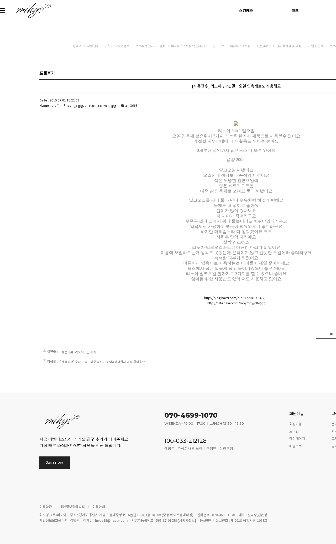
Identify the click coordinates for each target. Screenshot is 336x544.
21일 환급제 (315, 46)
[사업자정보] (187, 520)
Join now (54, 462)
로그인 (294, 431)
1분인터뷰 (263, 46)
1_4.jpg (77, 106)
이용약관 (45, 507)
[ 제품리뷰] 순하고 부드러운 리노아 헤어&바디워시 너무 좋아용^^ (103, 361)
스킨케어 (246, 10)
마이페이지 (297, 438)
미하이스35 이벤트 (117, 46)
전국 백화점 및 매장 (288, 46)
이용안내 (98, 507)
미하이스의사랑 (240, 46)
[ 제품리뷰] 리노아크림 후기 (78, 352)
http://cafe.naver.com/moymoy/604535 (236, 303)
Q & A (77, 46)
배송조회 (295, 445)
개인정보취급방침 (72, 507)
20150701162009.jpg (100, 106)
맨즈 (295, 10)
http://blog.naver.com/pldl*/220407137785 (236, 297)
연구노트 (218, 46)
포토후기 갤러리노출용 (150, 46)
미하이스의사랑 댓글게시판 (189, 46)
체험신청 (93, 46)
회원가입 (295, 423)
